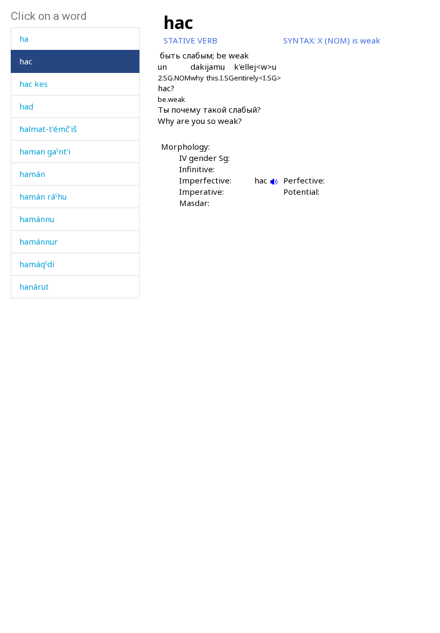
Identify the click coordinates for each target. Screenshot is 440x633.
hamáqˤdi (36, 264)
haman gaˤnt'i (44, 151)
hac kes (33, 83)
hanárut (34, 286)
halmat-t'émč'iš (48, 128)
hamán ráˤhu (43, 196)
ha (23, 38)
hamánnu (36, 219)
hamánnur (38, 241)
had (26, 106)
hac (25, 61)
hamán (32, 173)
